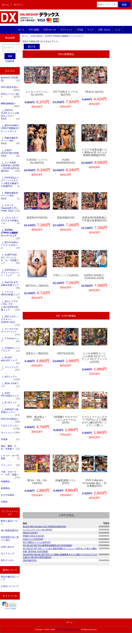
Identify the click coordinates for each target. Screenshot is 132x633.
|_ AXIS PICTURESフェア (10, 395)
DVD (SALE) (36, 36)
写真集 (10, 439)
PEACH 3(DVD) (94, 92)
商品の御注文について (10, 578)
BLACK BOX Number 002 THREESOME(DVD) (44, 526)
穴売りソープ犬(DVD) (65, 275)
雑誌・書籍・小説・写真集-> (10, 447)
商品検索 (10, 37)
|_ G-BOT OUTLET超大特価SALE (10, 153)
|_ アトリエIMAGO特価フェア (10, 294)
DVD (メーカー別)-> (10, 95)
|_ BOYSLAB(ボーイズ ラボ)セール (10, 245)
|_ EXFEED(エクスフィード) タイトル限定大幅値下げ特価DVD (10, 181)
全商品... (5, 501)
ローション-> (10, 432)
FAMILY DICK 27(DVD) (33, 536)
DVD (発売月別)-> (10, 88)
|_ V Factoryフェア (10, 339)
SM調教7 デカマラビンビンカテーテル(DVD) (66, 420)
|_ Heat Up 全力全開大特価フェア (10, 284)
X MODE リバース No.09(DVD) (37, 161)
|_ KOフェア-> (10, 377)
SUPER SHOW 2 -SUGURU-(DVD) (94, 277)
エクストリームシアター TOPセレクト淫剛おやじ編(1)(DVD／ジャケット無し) (94, 421)
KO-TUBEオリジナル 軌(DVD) (65, 93)
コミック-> (10, 465)
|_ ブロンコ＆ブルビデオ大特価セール (10, 220)
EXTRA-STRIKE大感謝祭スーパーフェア (64, 36)
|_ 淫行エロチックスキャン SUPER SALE (10, 320)
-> (10, 104)
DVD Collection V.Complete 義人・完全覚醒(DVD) (94, 483)
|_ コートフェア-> (10, 368)
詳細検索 (9, 61)
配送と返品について (10, 522)
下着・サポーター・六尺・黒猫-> (10, 474)
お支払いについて (10, 586)
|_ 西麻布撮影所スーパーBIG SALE (10, 141)
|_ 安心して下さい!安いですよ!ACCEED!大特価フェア (10, 305)
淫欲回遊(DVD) (65, 217)
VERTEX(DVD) (65, 353)
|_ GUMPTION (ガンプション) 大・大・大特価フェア (10, 259)
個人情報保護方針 (10, 530)
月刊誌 (80, 29)
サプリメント (66, 29)
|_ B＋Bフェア (10, 403)
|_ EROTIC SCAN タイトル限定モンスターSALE (10, 114)
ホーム (5, 4)
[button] (10, 606)
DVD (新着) (34, 29)
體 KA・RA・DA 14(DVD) (37, 482)
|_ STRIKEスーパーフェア (10, 349)
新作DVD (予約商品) (10, 79)
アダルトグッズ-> (10, 426)
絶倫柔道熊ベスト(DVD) (65, 482)
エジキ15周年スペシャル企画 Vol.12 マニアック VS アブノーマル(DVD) (94, 357)
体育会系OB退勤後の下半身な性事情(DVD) (94, 219)
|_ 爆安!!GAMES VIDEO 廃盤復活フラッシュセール (10, 128)
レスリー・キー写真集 (10, 457)
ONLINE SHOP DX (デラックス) (67, 629)
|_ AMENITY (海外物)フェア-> (10, 411)
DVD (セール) (49, 29)
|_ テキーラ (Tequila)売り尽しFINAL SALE (10, 208)
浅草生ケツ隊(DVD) (37, 353)
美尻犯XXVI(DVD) (37, 217)
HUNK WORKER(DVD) (65, 161)
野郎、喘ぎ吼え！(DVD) (37, 418)
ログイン (18, 4)
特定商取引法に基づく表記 (10, 538)
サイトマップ (7, 553)
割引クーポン (7, 560)
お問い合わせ (104, 29)
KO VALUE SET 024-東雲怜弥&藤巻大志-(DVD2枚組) (47, 545)
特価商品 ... (7, 481)
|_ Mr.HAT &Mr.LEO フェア (10, 359)
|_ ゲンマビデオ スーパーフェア (10, 331)
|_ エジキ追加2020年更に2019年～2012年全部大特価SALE (10, 166)
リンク (118, 29)
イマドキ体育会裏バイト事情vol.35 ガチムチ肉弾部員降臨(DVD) (94, 152)
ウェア (90, 29)
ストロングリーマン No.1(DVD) (37, 93)
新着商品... (6, 488)
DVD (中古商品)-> (10, 420)
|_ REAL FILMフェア (10, 384)
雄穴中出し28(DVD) (37, 285)
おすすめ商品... (8, 495)
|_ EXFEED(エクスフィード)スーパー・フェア (10, 273)
